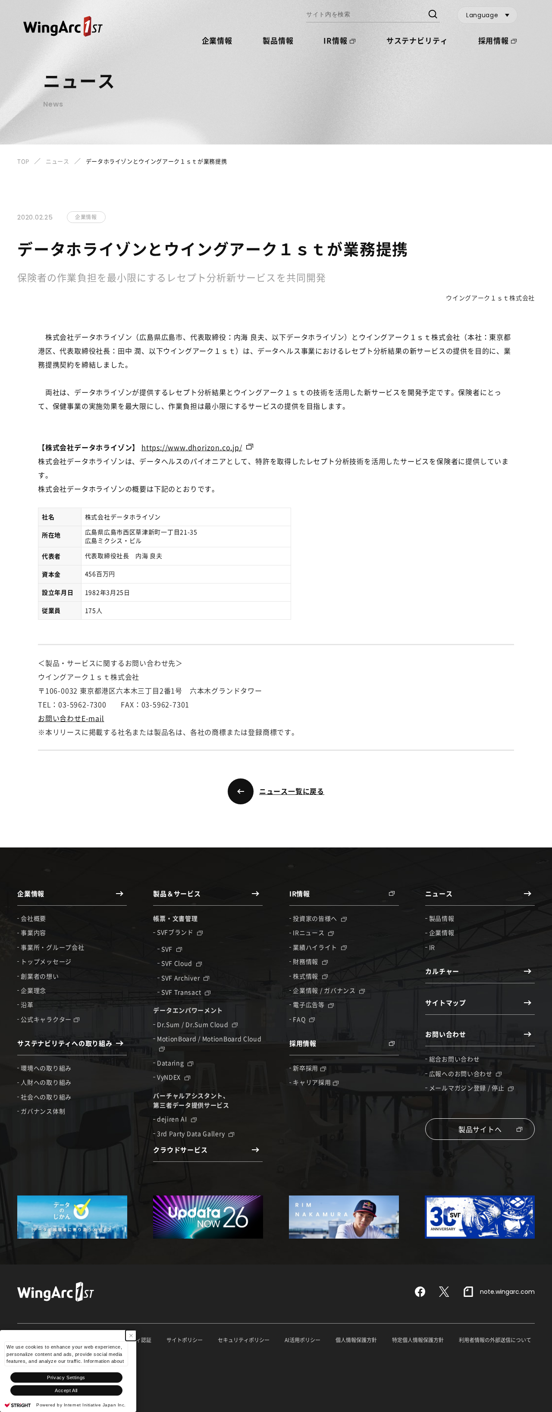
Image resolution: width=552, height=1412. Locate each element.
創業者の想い (40, 976)
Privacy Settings (66, 1377)
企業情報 (442, 932)
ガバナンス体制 (43, 1111)
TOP (23, 161)
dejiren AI (173, 1118)
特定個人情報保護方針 (418, 1340)
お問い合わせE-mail (71, 718)
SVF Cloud (177, 963)
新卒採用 (305, 1068)
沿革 (27, 1004)
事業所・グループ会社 (52, 947)
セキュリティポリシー (244, 1340)
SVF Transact (182, 992)
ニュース (57, 161)
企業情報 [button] (217, 40)
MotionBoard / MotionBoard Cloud (209, 1038)
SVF (167, 948)
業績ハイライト (316, 947)
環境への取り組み (46, 1068)
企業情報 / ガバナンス (325, 990)
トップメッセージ (46, 961)
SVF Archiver (181, 977)
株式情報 (306, 976)
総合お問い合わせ (454, 1058)
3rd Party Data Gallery (191, 1133)
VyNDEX (169, 1077)
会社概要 (33, 918)
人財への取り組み (46, 1082)
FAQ (300, 1019)
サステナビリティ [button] (417, 40)
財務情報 (306, 961)
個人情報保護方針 (356, 1340)
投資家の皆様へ (316, 918)
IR (432, 947)
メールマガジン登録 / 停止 (467, 1087)
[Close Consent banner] (130, 1335)
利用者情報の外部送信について (495, 1340)
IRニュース (309, 932)
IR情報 (335, 40)
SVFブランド (176, 932)
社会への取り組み (46, 1096)
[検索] (432, 15)
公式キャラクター (46, 1019)
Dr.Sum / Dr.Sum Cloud (193, 1024)
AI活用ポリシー (302, 1340)
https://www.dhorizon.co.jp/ (191, 447)
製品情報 (278, 40)
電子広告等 (309, 1004)
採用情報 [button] (493, 40)
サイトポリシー (184, 1340)
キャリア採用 (312, 1082)
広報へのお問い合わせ (461, 1073)
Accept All (66, 1390)
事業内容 (33, 932)
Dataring (171, 1062)
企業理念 (33, 990)
